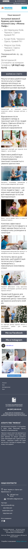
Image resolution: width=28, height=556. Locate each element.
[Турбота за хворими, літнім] (8, 367)
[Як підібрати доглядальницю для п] (20, 355)
